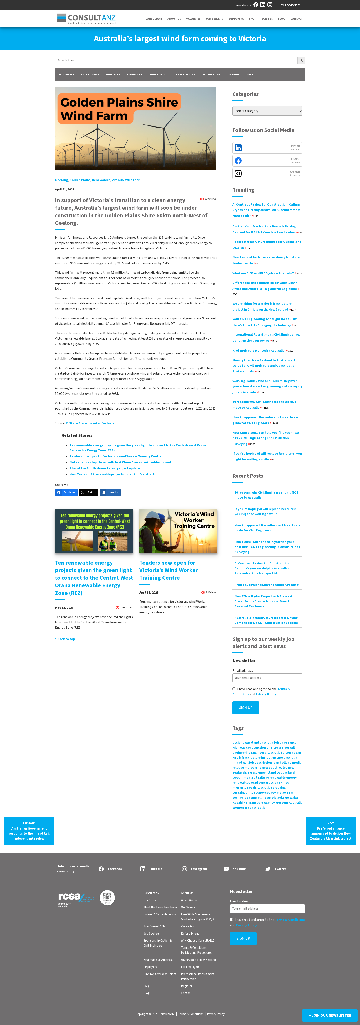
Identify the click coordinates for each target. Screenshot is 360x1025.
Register (266, 19)
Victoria (118, 180)
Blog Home (66, 75)
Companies (134, 75)
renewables (101, 180)
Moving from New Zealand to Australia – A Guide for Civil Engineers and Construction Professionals (264, 366)
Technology (211, 75)
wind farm (133, 180)
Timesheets (242, 5)
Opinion (233, 75)
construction (256, 747)
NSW (248, 772)
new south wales (274, 767)
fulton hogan (291, 752)
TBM (290, 792)
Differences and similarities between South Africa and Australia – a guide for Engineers (265, 288)
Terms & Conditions (290, 919)
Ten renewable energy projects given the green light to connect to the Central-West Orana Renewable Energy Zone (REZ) (94, 578)
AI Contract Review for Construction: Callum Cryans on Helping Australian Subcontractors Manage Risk (266, 210)
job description (260, 762)
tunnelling (258, 797)
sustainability (242, 792)
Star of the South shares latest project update (105, 468)
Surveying (157, 75)
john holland (281, 762)
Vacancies (193, 19)
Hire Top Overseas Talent (160, 974)
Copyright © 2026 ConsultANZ (155, 1014)
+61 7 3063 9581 (290, 5)
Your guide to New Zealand (198, 960)
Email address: (242, 670)
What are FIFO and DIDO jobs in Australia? (267, 273)
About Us (174, 19)
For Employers (190, 967)
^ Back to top (65, 639)
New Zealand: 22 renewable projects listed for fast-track (112, 474)
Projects (113, 75)
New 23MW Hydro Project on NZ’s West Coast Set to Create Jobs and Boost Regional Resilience (263, 601)
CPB (269, 747)
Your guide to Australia (158, 960)
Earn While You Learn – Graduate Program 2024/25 (198, 917)
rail (254, 777)
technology (241, 797)
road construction (264, 782)
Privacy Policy (266, 694)
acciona (238, 742)
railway (263, 777)
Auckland (252, 742)
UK (269, 797)
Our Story (150, 900)
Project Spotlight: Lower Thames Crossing (267, 585)
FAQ (251, 19)
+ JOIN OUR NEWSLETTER (330, 1015)
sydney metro (275, 792)
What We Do (189, 900)
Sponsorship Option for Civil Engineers (159, 943)
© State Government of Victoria (90, 423)
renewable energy (283, 777)
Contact (296, 19)
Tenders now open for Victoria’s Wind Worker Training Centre (115, 456)
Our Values (188, 907)
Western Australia (288, 802)
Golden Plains (79, 180)
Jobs (249, 75)
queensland (267, 772)
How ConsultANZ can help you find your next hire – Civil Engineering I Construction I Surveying (265, 438)
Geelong (61, 180)
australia (266, 742)
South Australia (258, 787)
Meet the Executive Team (160, 907)
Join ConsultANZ (155, 926)
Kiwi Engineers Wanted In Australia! (262, 350)
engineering (241, 752)
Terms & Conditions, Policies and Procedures (196, 950)
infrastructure (250, 757)
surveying (278, 787)
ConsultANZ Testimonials (160, 914)
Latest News (90, 75)
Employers (236, 19)
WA (286, 797)
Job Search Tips (183, 75)
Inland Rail (240, 762)
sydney (259, 792)
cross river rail (284, 747)
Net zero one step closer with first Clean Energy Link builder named (120, 462)
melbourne (253, 767)
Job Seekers (214, 19)
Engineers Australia (265, 752)
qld (255, 772)
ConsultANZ (153, 19)
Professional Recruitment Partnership (197, 976)
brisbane (280, 742)
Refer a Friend (190, 933)
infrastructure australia (279, 757)
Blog (281, 19)
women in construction (250, 807)
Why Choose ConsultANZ (197, 941)
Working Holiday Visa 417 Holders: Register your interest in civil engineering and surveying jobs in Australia (267, 387)
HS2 (235, 757)
